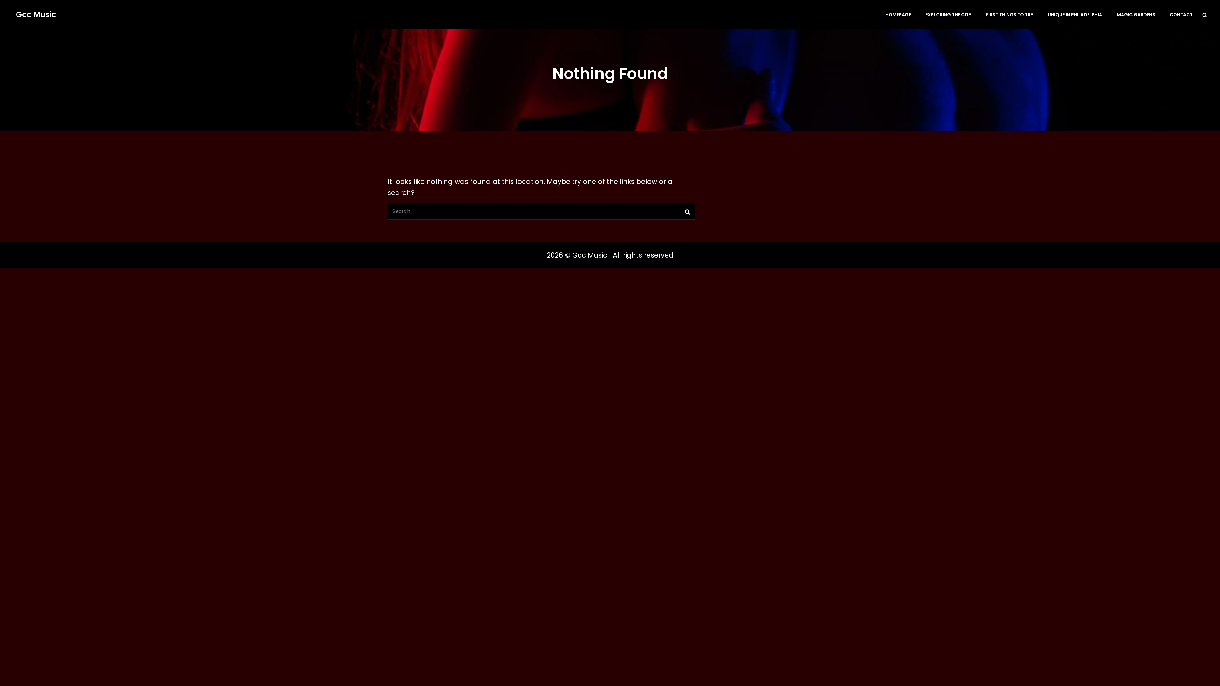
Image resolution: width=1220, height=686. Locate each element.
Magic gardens (1136, 14)
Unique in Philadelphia (1075, 14)
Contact (1181, 14)
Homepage (898, 14)
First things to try (1009, 14)
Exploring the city (948, 14)
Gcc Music (36, 14)
